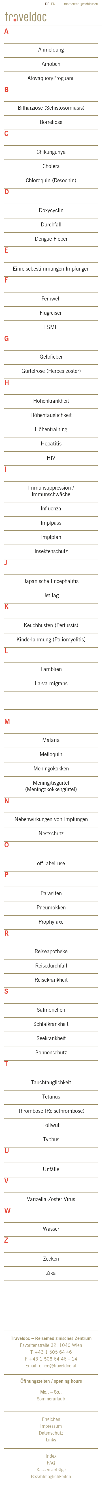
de (47, 4)
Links (51, 1440)
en (53, 4)
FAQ (51, 1463)
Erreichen (51, 1420)
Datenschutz (51, 1433)
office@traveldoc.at (57, 1366)
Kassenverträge (51, 1470)
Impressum (51, 1426)
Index (51, 1456)
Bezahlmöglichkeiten (51, 1477)
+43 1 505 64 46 (53, 1352)
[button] (51, 50)
